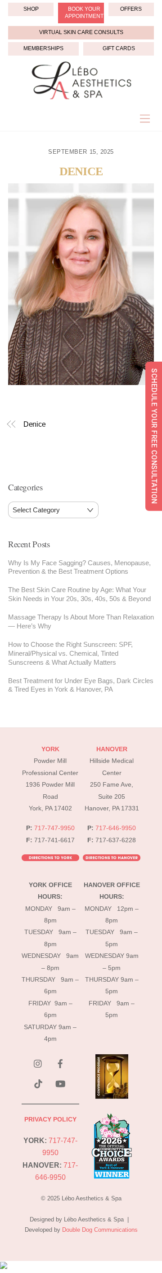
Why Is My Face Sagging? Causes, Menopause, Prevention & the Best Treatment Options (79, 567)
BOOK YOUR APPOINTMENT (84, 12)
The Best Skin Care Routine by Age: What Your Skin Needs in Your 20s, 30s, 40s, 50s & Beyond (79, 594)
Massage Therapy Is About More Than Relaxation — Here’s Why (81, 621)
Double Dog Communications (100, 1229)
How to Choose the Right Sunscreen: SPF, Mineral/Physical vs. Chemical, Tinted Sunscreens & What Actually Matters (70, 653)
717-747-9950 (54, 828)
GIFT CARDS (119, 48)
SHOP (31, 9)
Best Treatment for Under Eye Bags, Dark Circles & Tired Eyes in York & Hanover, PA (80, 685)
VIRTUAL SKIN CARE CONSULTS (81, 32)
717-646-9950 (115, 828)
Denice (81, 171)
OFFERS (131, 9)
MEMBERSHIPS (43, 48)
